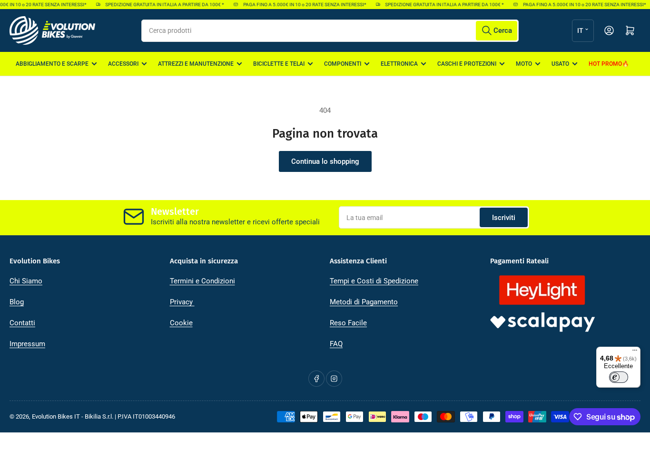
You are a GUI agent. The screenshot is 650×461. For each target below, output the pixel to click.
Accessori (123, 63)
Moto (524, 63)
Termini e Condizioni (202, 281)
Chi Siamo (26, 281)
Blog (17, 302)
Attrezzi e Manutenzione (196, 63)
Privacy (182, 302)
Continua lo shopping (325, 161)
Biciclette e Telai (279, 63)
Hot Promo (605, 63)
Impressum (27, 344)
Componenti (342, 63)
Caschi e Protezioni (466, 63)
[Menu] (634, 352)
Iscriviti (503, 217)
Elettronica (399, 63)
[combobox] (329, 31)
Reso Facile (348, 323)
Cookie (181, 323)
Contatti (22, 323)
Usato (560, 63)
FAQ (336, 344)
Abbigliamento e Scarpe (52, 63)
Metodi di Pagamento (364, 302)
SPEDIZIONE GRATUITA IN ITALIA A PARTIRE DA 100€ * (162, 4)
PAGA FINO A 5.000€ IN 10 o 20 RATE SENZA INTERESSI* (302, 4)
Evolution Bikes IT (56, 416)
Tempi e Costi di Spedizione (374, 281)
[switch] (618, 377)
